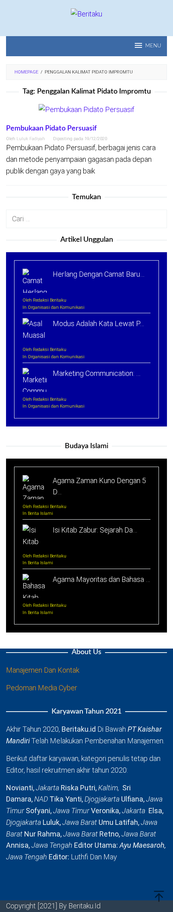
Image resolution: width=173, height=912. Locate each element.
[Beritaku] (86, 13)
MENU (153, 46)
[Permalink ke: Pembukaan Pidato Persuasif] (86, 113)
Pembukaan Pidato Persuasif (51, 128)
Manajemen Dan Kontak (42, 670)
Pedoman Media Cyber (41, 687)
